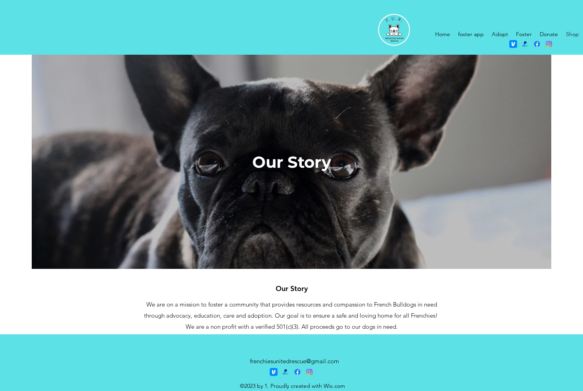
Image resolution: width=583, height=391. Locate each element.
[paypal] (525, 44)
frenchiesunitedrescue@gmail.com (294, 361)
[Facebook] (537, 44)
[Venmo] (513, 44)
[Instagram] (549, 44)
